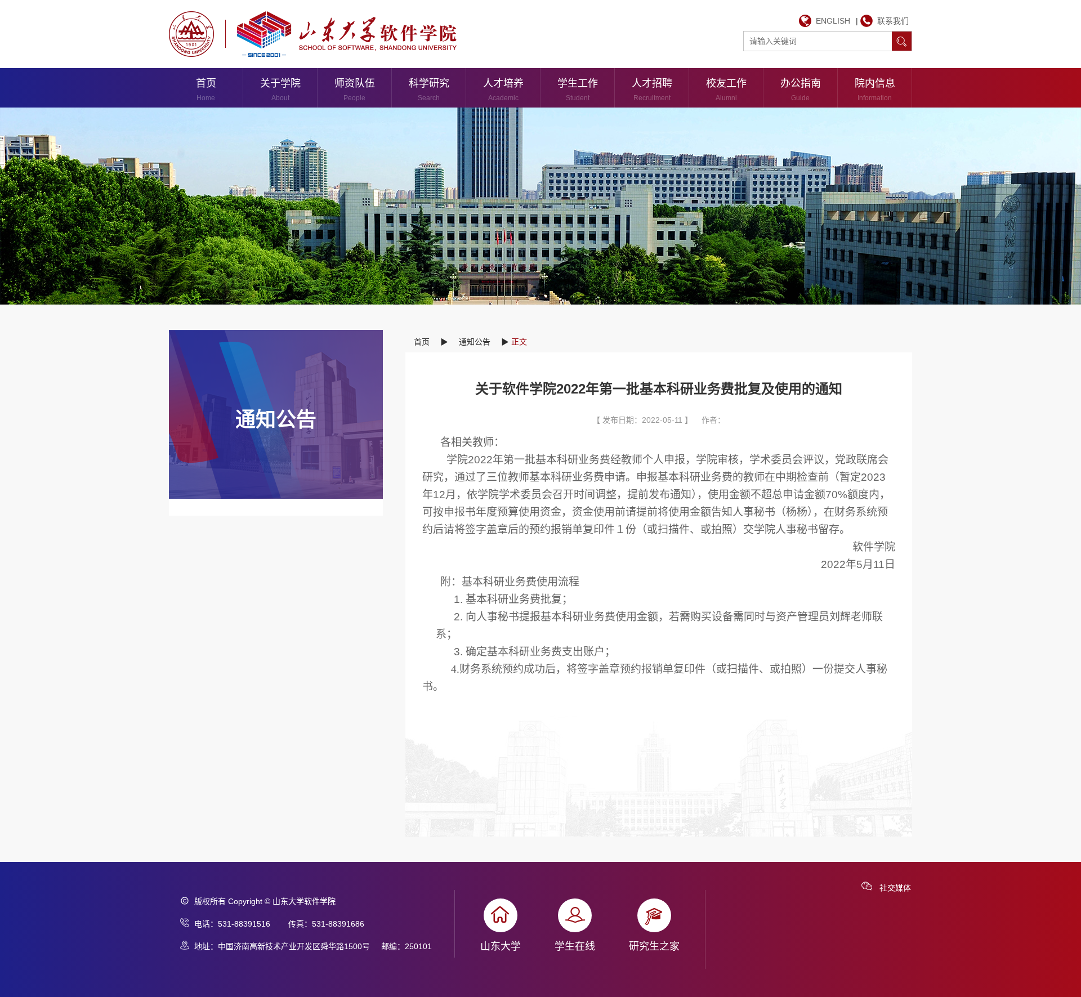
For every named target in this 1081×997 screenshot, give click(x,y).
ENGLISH (833, 20)
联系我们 (893, 20)
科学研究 (429, 90)
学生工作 (577, 90)
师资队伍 (354, 90)
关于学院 (280, 90)
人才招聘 (652, 90)
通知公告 (474, 341)
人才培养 (503, 90)
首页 (206, 90)
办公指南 (800, 90)
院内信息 (875, 90)
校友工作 (726, 90)
